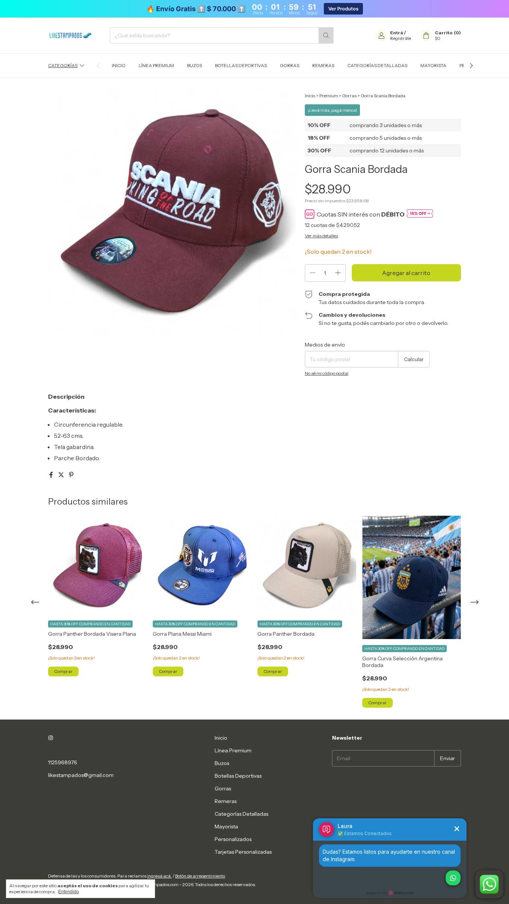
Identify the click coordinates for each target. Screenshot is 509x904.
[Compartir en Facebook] (51, 474)
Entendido (68, 891)
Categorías (63, 65)
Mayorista (433, 65)
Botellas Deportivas (241, 65)
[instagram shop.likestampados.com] (50, 737)
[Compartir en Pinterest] (71, 474)
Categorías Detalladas (377, 65)
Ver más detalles (321, 235)
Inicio (119, 65)
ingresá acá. (159, 876)
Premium (328, 95)
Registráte (400, 38)
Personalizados (233, 839)
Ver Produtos (343, 9)
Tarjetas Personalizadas (243, 851)
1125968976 (62, 762)
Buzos (194, 65)
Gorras (289, 65)
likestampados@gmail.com (81, 775)
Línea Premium (156, 65)
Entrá (396, 32)
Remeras (323, 65)
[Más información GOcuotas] (420, 214)
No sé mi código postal (326, 373)
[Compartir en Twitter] (61, 474)
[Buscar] (326, 35)
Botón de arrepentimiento (200, 876)
